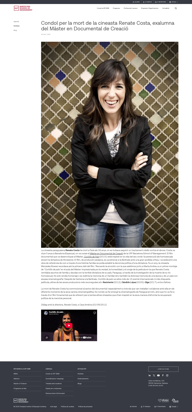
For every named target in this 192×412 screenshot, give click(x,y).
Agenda (16, 22)
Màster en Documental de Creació (106, 253)
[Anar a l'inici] (23, 8)
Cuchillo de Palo (91, 256)
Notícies (17, 26)
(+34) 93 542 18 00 (155, 386)
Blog (15, 30)
